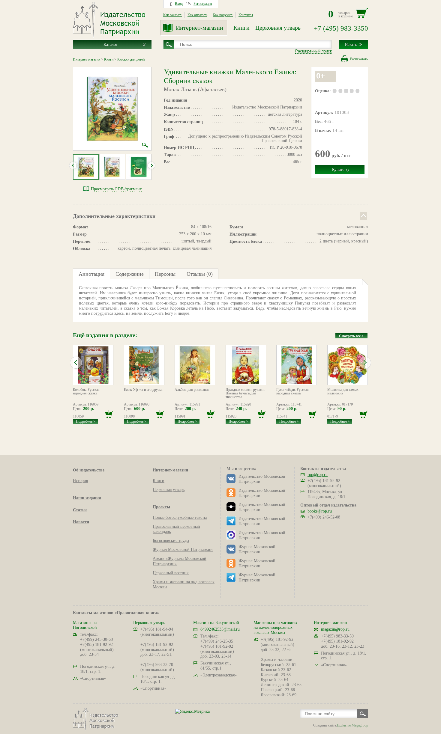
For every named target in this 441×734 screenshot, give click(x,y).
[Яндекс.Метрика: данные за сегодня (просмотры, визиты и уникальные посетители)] (192, 711)
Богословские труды (171, 540)
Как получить (223, 15)
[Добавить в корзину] (109, 414)
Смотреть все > (351, 336)
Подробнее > (85, 421)
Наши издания (87, 498)
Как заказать (172, 15)
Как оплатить (197, 15)
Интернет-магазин (199, 27)
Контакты (245, 15)
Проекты (161, 507)
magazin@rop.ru (335, 629)
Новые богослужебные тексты (180, 517)
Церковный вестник (171, 573)
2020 (298, 100)
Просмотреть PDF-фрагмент (116, 189)
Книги (241, 27)
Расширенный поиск (313, 51)
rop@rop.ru (318, 474)
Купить (338, 169)
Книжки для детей (131, 59)
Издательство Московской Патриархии (267, 107)
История (80, 480)
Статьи (80, 510)
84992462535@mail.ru (220, 629)
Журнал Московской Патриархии (183, 549)
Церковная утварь (278, 27)
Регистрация (203, 3)
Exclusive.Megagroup (352, 725)
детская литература (285, 114)
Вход (179, 3)
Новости (81, 522)
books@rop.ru (320, 511)
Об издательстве (88, 470)
